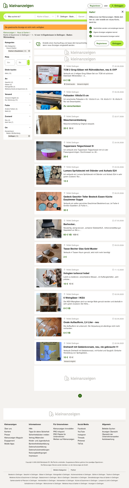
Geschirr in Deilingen (31, 474)
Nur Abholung (9, 100)
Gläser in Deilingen (45, 474)
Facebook (82, 428)
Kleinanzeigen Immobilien (63, 428)
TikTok (80, 443)
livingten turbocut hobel (76, 273)
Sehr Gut (8, 122)
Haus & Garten (11, 48)
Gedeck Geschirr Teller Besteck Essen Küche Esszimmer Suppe (87, 198)
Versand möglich (10, 98)
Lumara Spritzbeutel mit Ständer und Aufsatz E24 (90, 170)
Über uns (8, 428)
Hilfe (30, 428)
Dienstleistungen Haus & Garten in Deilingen (103, 477)
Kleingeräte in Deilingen (61, 474)
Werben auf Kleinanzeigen (63, 439)
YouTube (81, 431)
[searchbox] (21, 16)
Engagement (9, 440)
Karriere (7, 431)
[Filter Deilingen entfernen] (29, 136)
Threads (81, 437)
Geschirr (8, 82)
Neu (6, 120)
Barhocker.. (69, 224)
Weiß (6, 111)
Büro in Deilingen (64, 477)
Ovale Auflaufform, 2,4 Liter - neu (81, 322)
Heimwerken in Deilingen (65, 480)
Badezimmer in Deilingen (48, 477)
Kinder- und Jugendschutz (39, 440)
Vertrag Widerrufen (36, 437)
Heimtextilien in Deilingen (47, 480)
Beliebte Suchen (108, 428)
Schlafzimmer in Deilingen (33, 483)
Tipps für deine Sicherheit (39, 431)
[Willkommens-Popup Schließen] (123, 12)
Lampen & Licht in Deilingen (108, 480)
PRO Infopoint (58, 431)
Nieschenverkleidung (74, 120)
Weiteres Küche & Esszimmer (15, 89)
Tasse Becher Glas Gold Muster (80, 248)
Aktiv (6, 73)
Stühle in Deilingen (98, 474)
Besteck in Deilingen (15, 474)
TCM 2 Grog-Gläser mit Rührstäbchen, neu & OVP (90, 69)
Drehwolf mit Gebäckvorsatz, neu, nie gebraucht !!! (90, 346)
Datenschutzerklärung (37, 446)
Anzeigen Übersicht (110, 431)
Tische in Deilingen (113, 474)
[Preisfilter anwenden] (28, 62)
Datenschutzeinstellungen (39, 449)
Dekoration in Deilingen (79, 477)
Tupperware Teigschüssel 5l (78, 146)
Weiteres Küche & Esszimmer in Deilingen (23, 477)
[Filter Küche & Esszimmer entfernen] (29, 51)
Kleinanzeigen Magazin (13, 437)
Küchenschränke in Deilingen (81, 474)
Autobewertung (108, 439)
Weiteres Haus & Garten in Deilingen (74, 483)
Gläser (7, 84)
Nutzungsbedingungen (38, 452)
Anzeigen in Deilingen (96, 483)
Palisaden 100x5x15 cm (76, 95)
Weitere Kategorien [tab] (60, 470)
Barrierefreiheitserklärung (39, 443)
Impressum (33, 455)
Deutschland (9, 131)
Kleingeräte (9, 86)
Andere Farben (10, 109)
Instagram (82, 434)
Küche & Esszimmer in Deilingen (86, 480)
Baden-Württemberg (13, 133)
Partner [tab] (73, 470)
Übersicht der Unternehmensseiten (110, 435)
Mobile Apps (9, 443)
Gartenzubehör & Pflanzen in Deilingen (23, 480)
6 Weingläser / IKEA (74, 297)
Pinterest (81, 440)
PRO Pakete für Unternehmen (59, 435)
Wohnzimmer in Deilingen (52, 483)
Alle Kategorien (10, 46)
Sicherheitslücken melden (39, 434)
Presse (7, 434)
